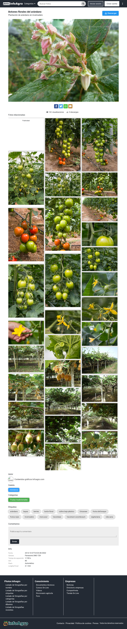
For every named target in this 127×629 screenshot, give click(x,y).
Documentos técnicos (45, 585)
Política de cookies (83, 623)
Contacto (60, 623)
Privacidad (70, 623)
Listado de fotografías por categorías (16, 597)
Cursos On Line (42, 588)
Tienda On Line (73, 593)
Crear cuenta (112, 4)
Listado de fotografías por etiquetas (16, 591)
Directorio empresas (75, 588)
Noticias (70, 585)
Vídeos (39, 590)
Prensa (95, 623)
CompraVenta (72, 590)
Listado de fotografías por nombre (16, 586)
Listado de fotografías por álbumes (16, 603)
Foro (38, 596)
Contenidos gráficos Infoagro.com (59, 168)
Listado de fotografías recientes (15, 608)
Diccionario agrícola (44, 593)
